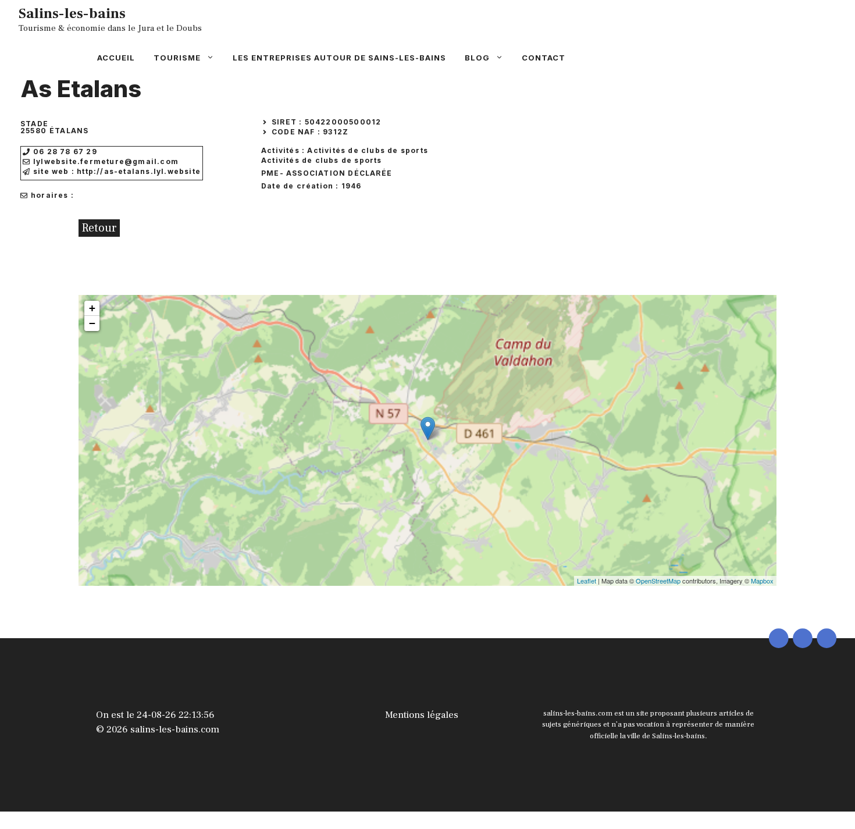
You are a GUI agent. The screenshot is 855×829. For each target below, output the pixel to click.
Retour (99, 228)
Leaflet (586, 580)
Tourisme (177, 57)
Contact (543, 57)
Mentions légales (421, 715)
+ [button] (92, 308)
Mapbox (762, 580)
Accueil (116, 57)
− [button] (92, 323)
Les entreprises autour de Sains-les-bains (339, 57)
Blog (477, 57)
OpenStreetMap (658, 580)
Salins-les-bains (72, 13)
